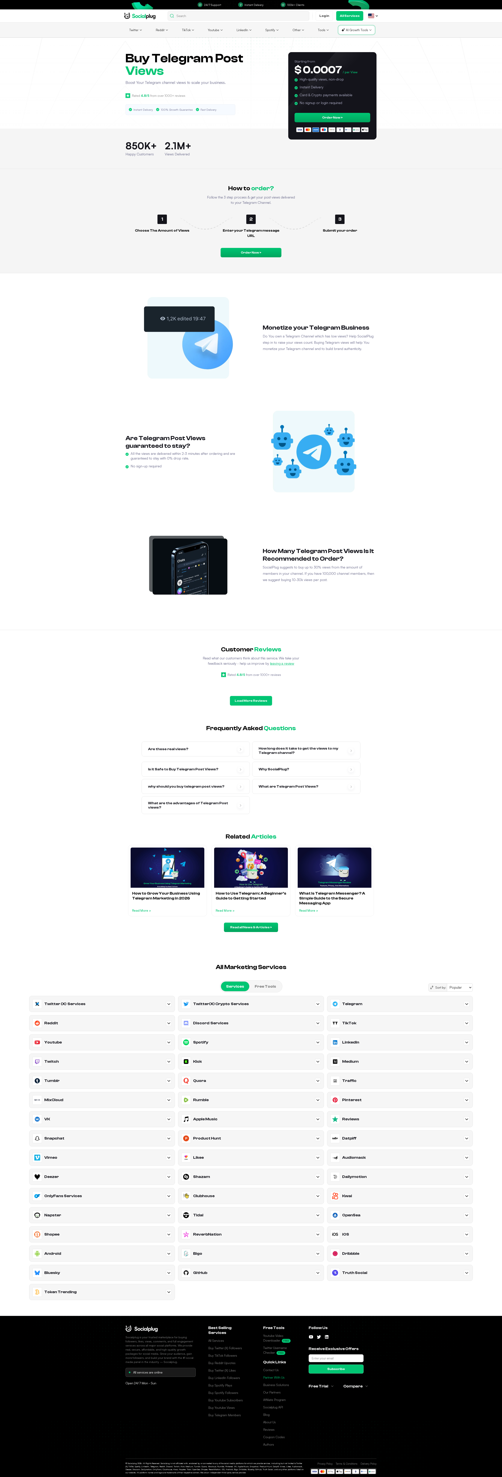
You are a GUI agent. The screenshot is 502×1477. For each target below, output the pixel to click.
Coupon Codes (274, 1437)
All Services (216, 1341)
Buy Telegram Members (224, 1415)
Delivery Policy (368, 1463)
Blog (266, 1415)
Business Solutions (276, 1385)
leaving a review (282, 663)
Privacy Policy (325, 1463)
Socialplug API (273, 1407)
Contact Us (271, 1370)
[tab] (235, 986)
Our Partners (272, 1392)
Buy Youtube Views (221, 1408)
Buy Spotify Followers (223, 1393)
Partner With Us (274, 1377)
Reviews (269, 1430)
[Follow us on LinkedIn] (326, 1337)
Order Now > (332, 117)
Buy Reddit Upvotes (222, 1363)
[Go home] (140, 16)
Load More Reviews (251, 701)
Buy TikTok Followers (222, 1355)
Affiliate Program (274, 1400)
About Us (269, 1422)
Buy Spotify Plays (220, 1385)
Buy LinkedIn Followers (224, 1378)
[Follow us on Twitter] (318, 1337)
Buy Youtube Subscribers (225, 1400)
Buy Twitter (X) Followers (225, 1348)
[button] (371, 16)
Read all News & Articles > (251, 927)
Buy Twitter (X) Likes (222, 1370)
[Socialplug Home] (142, 1328)
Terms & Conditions (346, 1463)
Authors (268, 1444)
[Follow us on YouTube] (311, 1337)
